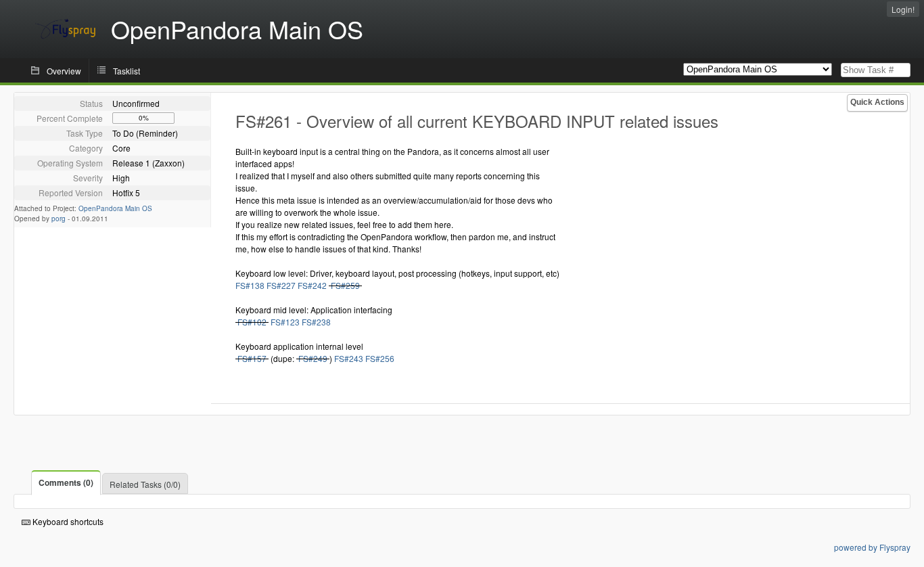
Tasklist (126, 70)
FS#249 (312, 358)
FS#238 (316, 321)
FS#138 (249, 285)
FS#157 (252, 358)
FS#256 (379, 358)
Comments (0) (66, 482)
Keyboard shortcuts (66, 521)
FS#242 (312, 285)
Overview (64, 70)
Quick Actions (877, 102)
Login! (903, 9)
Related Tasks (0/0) (145, 484)
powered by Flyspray (872, 547)
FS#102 (252, 321)
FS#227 (281, 285)
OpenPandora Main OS (115, 208)
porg (58, 218)
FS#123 (285, 321)
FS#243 (348, 358)
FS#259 (345, 285)
